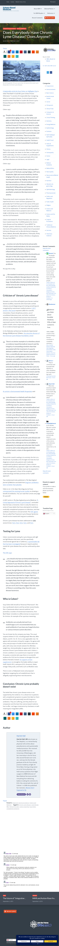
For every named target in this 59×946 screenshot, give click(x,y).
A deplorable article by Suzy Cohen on (20, 91)
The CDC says (7, 553)
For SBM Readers (38, 13)
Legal (47, 159)
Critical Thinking (50, 117)
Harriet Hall (5, 41)
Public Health (50, 202)
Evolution (49, 131)
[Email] (30, 794)
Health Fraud (49, 140)
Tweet (5, 48)
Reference (50, 13)
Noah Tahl (52, 384)
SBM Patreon (51, 18)
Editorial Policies (48, 8)
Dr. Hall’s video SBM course (49, 65)
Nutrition (48, 180)
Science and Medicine (21, 28)
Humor (48, 156)
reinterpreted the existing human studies (16, 491)
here (13, 523)
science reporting (24, 807)
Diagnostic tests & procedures (10, 28)
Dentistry (48, 121)
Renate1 (51, 253)
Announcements (50, 89)
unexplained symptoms (13, 809)
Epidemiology (50, 128)
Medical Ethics (50, 168)
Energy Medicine (50, 124)
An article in (17, 391)
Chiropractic (49, 105)
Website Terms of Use (21, 1)
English (47, 513)
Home (8, 1)
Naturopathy (49, 172)
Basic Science (50, 93)
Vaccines (48, 230)
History (48, 149)
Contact (12, 1)
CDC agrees (34, 512)
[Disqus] (21, 832)
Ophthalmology (50, 189)
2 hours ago (52, 356)
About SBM (37, 8)
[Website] (27, 794)
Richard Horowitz (14, 807)
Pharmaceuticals (50, 193)
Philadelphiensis (51, 423)
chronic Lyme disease (25, 805)
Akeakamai (52, 304)
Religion (48, 205)
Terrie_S (51, 360)
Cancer (48, 102)
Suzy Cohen (33, 807)
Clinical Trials (49, 109)
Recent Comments (37, 18)
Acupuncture (49, 86)
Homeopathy (50, 152)
